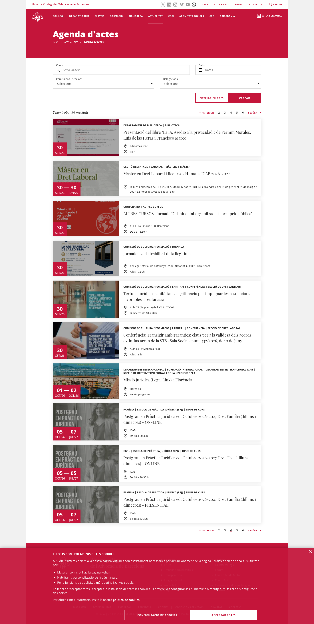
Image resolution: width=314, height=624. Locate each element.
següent (253, 112)
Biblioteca (135, 16)
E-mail (239, 4)
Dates (202, 65)
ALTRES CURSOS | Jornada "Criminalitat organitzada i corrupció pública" (187, 213)
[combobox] (101, 84)
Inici (55, 42)
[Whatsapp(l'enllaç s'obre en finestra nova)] (194, 4)
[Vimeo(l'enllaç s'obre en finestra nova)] (182, 4)
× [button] (311, 551)
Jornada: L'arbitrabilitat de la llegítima (157, 253)
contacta (255, 4)
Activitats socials (191, 16)
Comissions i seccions (69, 79)
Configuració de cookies (157, 615)
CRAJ (171, 16)
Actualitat (155, 16)
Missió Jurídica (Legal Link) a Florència (157, 380)
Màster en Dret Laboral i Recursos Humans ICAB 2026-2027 (176, 173)
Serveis (99, 16)
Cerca (59, 65)
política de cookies (126, 600)
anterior (208, 112)
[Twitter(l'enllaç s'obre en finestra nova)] (163, 4)
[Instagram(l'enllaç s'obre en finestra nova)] (175, 4)
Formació (116, 16)
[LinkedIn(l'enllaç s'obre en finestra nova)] (169, 4)
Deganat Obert (79, 16)
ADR (212, 16)
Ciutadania (227, 16)
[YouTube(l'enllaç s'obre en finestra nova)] (188, 4)
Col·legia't (221, 4)
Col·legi (58, 16)
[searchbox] (103, 84)
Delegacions (170, 79)
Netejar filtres (212, 98)
